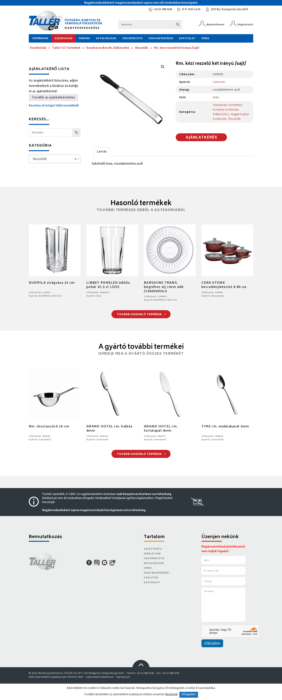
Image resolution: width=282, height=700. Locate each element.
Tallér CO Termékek (66, 48)
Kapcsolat (187, 38)
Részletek (171, 694)
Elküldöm (212, 644)
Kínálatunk (152, 554)
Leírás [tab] (102, 151)
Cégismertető (132, 38)
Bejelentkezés (215, 24)
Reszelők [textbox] (53, 159)
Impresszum (123, 677)
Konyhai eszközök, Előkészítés (107, 48)
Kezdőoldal (38, 48)
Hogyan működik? (157, 573)
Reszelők (141, 48)
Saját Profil (153, 549)
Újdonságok (63, 38)
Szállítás (151, 578)
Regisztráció (245, 24)
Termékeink (40, 38)
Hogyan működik (161, 38)
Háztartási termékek (227, 105)
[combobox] (54, 159)
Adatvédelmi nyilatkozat (100, 677)
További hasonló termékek (140, 314)
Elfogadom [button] (189, 695)
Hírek (205, 38)
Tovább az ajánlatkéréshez (53, 97)
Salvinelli (219, 82)
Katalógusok (106, 38)
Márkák (84, 38)
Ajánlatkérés (201, 138)
